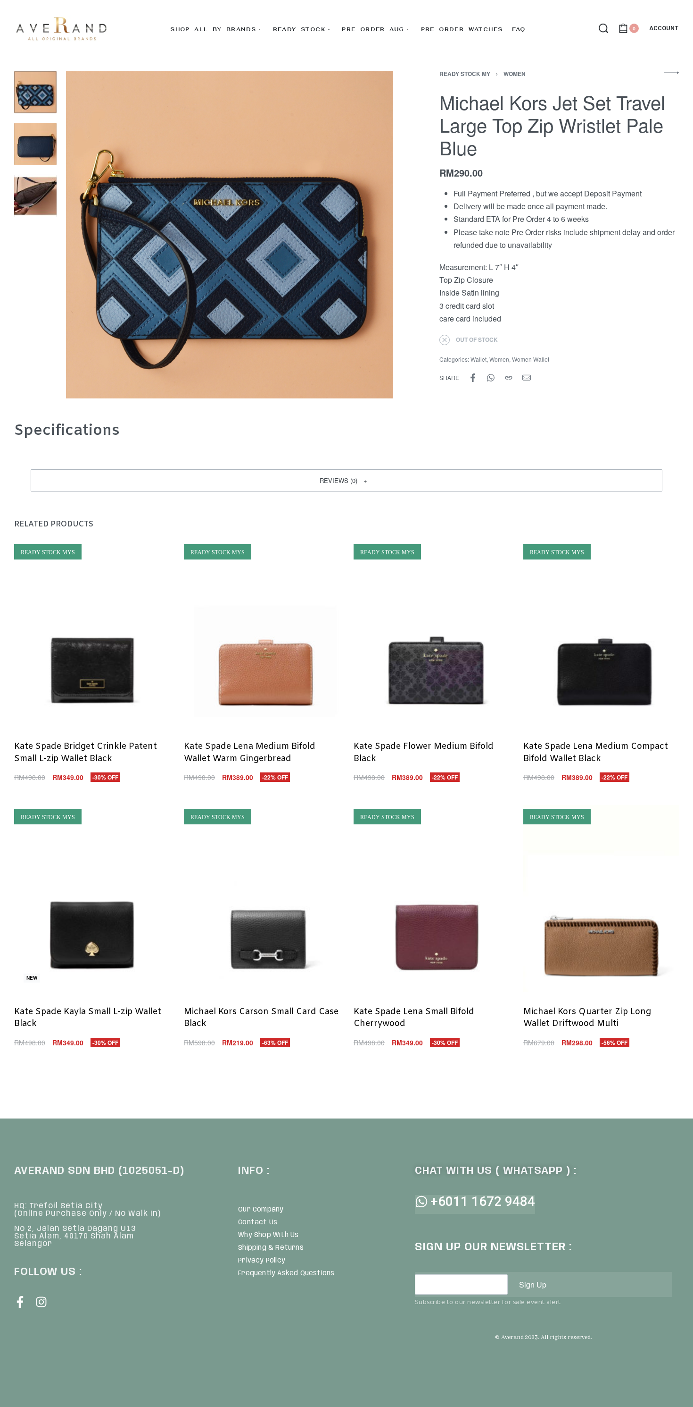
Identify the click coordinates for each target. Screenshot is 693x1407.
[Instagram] (41, 1302)
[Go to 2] (35, 144)
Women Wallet (530, 359)
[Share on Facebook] (473, 377)
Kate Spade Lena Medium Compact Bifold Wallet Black (595, 752)
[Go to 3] (35, 196)
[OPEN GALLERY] (229, 234)
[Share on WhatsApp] (491, 377)
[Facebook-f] (20, 1302)
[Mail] (526, 377)
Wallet (478, 359)
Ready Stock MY (464, 73)
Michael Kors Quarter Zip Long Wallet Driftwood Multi (587, 1017)
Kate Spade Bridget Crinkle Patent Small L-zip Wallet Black (85, 752)
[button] (346, 480)
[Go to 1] (35, 92)
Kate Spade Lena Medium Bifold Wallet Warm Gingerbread (249, 752)
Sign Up (532, 1284)
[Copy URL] (508, 377)
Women (514, 73)
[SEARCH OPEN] (603, 28)
